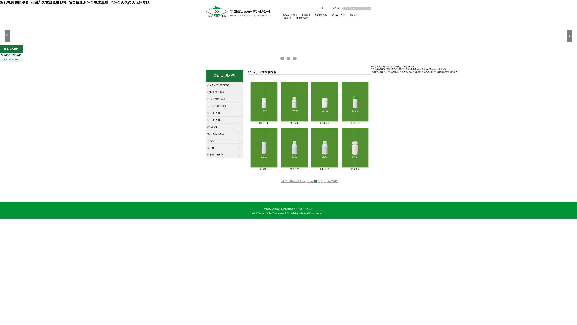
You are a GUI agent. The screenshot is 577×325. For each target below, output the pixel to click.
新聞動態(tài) (321, 15)
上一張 (7, 36)
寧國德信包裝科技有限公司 (275, 209)
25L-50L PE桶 (213, 120)
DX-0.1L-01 (264, 169)
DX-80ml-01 (355, 123)
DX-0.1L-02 (294, 169)
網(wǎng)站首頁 (290, 15)
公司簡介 (306, 15)
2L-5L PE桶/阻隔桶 (216, 99)
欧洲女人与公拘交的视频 (412, 72)
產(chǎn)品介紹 (338, 15)
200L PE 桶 (212, 127)
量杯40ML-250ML (215, 134)
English (305, 213)
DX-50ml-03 (324, 123)
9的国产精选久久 (394, 72)
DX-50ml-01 (264, 123)
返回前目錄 (332, 181)
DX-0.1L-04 (355, 169)
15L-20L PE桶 (213, 113)
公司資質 (353, 15)
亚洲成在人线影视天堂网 (447, 72)
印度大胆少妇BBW (429, 72)
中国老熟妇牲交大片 (379, 72)
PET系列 (211, 141)
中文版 (299, 213)
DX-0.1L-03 (324, 169)
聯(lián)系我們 (302, 18)
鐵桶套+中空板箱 (215, 154)
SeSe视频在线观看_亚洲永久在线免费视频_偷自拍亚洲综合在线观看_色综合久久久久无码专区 (75, 2)
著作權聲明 (291, 213)
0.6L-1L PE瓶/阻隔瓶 (217, 92)
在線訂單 (287, 18)
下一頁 (310, 181)
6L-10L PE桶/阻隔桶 (216, 106)
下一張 (569, 36)
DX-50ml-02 (294, 123)
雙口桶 (210, 148)
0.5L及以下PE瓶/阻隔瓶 (218, 85)
